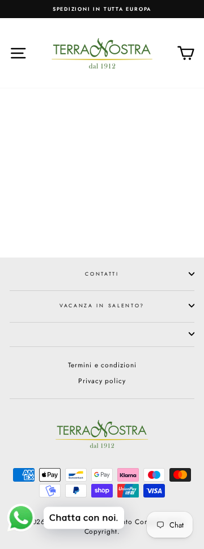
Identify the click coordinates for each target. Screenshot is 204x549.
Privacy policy (102, 380)
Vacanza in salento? (102, 305)
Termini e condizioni (102, 365)
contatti (101, 273)
